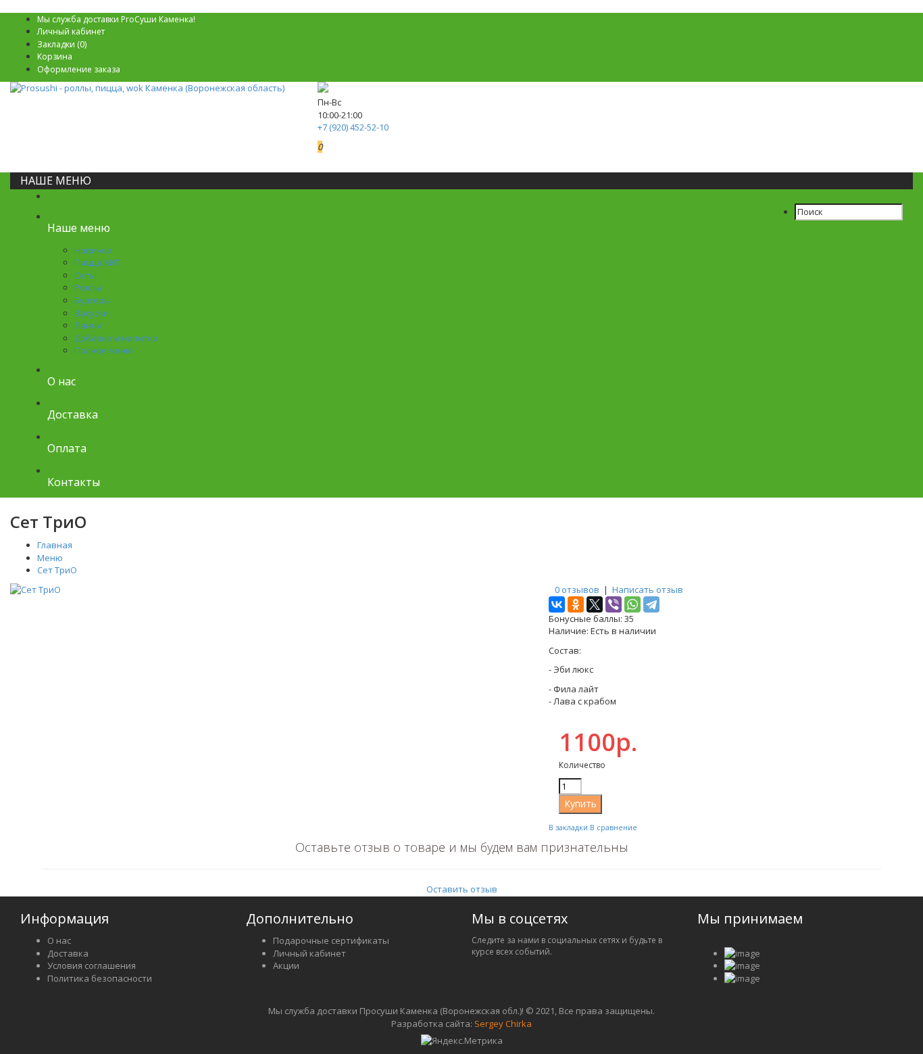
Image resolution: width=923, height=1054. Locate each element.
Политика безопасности (99, 978)
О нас (59, 940)
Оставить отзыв (461, 889)
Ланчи (88, 325)
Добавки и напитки (116, 338)
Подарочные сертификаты (331, 940)
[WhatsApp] (632, 604)
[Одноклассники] (576, 604)
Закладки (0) (61, 44)
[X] (595, 604)
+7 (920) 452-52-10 (353, 127)
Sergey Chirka (503, 1023)
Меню (50, 558)
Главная (54, 545)
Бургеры (92, 300)
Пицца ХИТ (97, 262)
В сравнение (613, 827)
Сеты (85, 275)
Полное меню (103, 350)
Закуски (91, 313)
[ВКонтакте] (557, 604)
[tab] (461, 868)
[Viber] (613, 604)
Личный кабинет (71, 31)
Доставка (68, 953)
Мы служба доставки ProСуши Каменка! (116, 19)
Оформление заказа (78, 69)
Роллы (87, 287)
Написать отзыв (647, 589)
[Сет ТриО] (35, 589)
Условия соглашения (91, 965)
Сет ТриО (57, 570)
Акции (286, 965)
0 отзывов (577, 589)
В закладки (568, 827)
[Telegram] (651, 604)
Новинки (93, 250)
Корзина (54, 56)
